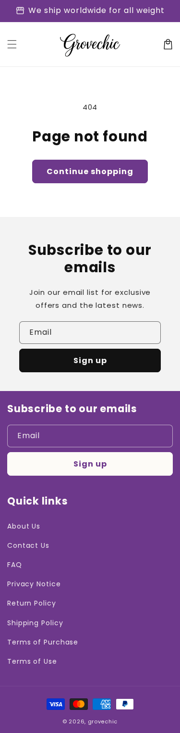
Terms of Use (32, 661)
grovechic (103, 721)
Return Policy (31, 603)
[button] (12, 44)
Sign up (90, 360)
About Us (23, 526)
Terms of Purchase (42, 642)
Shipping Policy (35, 623)
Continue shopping (90, 171)
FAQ (14, 564)
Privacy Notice (34, 584)
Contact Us (28, 545)
